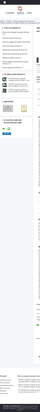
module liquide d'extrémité (11, 68)
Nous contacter (5, 388)
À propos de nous (5, 380)
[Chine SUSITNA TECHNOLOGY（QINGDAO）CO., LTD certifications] (8, 108)
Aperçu (2, 21)
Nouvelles (3, 391)
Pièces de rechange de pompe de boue (15, 32)
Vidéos (29, 13)
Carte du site (4, 393)
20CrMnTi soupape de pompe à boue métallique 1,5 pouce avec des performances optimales (18, 86)
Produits (20, 13)
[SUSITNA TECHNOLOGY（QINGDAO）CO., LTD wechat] (10, 129)
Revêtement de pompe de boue (13, 50)
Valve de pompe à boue (10, 38)
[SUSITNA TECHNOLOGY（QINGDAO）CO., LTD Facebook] (4, 2)
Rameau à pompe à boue (10, 58)
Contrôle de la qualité (6, 385)
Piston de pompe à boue (10, 46)
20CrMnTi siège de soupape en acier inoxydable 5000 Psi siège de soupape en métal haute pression (19, 91)
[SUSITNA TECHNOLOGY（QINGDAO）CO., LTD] (20, 8)
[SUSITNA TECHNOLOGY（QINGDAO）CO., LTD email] (4, 129)
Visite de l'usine (5, 382)
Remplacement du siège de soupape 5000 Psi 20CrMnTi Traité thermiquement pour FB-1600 (19, 80)
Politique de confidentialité (11, 406)
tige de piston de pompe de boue (13, 54)
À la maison (10, 13)
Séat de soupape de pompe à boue (24, 21)
